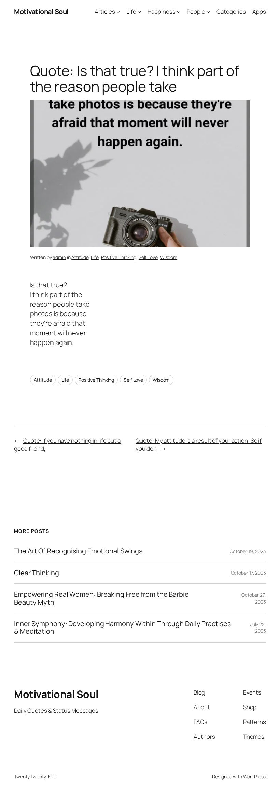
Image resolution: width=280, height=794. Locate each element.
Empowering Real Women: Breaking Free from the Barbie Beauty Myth (101, 598)
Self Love (148, 257)
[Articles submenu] (118, 11)
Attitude (79, 257)
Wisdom (168, 257)
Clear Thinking (36, 573)
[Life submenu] (139, 11)
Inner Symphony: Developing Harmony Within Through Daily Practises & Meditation (122, 627)
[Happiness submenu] (178, 11)
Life (95, 257)
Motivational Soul (41, 11)
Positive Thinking (118, 257)
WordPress (254, 776)
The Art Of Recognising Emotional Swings (79, 551)
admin (59, 257)
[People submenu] (208, 11)
